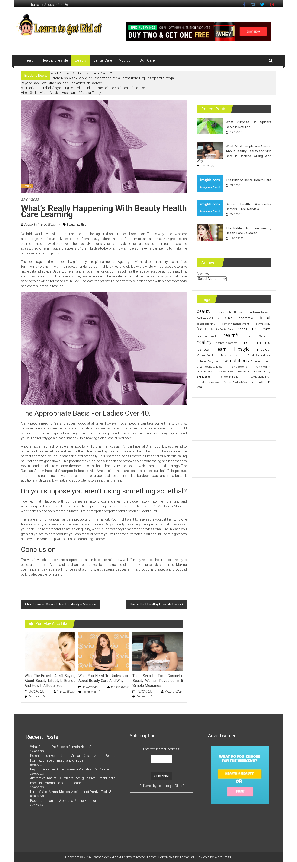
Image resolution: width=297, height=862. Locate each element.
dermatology (263, 323)
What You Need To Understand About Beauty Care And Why (103, 678)
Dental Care (102, 60)
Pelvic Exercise (239, 366)
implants (263, 342)
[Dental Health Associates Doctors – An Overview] (210, 208)
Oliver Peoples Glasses (209, 366)
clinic (228, 318)
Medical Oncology (206, 355)
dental (264, 317)
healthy (204, 342)
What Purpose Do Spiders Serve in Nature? (81, 73)
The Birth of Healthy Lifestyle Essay (155, 604)
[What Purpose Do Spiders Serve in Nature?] (210, 125)
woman (264, 382)
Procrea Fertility (261, 371)
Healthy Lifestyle (55, 60)
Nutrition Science (260, 361)
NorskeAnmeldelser (259, 355)
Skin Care (147, 60)
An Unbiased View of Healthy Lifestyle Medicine (61, 604)
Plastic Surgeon (225, 371)
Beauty (80, 60)
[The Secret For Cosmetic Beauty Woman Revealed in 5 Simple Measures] (157, 651)
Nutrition (125, 60)
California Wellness (208, 318)
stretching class (230, 376)
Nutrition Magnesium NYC (212, 361)
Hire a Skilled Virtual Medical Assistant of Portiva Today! (61, 93)
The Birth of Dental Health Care (248, 180)
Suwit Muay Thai (260, 376)
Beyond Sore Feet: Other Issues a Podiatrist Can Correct (61, 83)
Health (29, 60)
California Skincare (259, 312)
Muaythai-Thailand (232, 355)
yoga (199, 386)
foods (242, 329)
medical (263, 349)
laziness (203, 349)
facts (201, 329)
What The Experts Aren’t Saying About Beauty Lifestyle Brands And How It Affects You (50, 681)
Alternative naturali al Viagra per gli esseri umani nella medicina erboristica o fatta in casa (85, 88)
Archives (203, 273)
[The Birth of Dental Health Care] (210, 183)
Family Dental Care (222, 329)
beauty (71, 224)
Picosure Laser (205, 371)
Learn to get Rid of (170, 786)
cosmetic (246, 318)
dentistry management (235, 323)
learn (221, 349)
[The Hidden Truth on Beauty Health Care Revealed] (210, 232)
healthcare (261, 329)
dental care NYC (206, 323)
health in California (259, 336)
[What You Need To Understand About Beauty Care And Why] (103, 651)
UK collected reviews (208, 382)
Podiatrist (243, 371)
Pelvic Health (262, 366)
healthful (81, 224)
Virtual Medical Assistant (239, 382)
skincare (203, 376)
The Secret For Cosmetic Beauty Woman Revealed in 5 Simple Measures (157, 681)
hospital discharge (226, 342)
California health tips (229, 312)
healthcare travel (206, 336)
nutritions (239, 360)
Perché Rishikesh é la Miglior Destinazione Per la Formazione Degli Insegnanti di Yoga (112, 78)
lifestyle (241, 349)
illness (247, 342)
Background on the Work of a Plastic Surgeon (63, 800)
